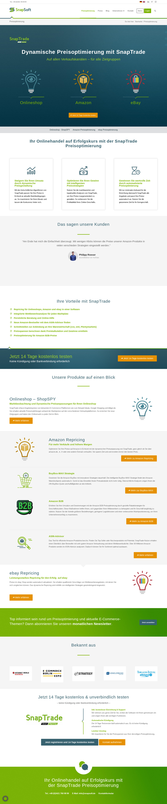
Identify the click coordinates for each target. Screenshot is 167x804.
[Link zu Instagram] (155, 2)
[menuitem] (88, 11)
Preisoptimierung (17, 21)
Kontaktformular (106, 793)
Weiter (152, 243)
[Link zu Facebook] (152, 2)
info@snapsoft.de (87, 793)
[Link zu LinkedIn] (148, 2)
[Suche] (155, 11)
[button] (5, 798)
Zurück (15, 243)
